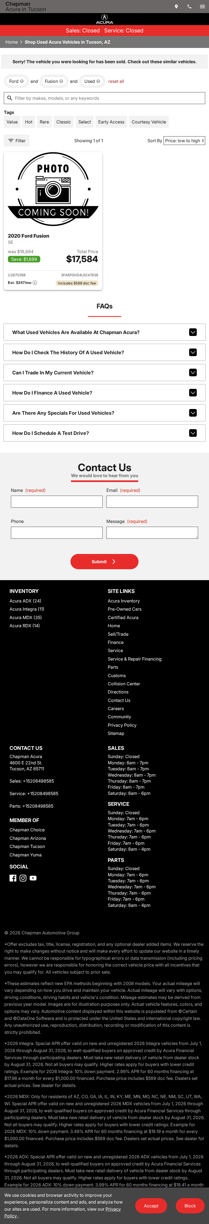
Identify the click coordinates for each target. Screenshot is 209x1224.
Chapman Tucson (27, 846)
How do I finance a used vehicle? (52, 393)
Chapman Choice (27, 829)
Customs (117, 675)
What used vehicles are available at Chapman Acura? (76, 332)
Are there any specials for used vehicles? (63, 413)
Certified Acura (123, 617)
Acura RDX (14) (25, 625)
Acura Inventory (124, 601)
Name (28, 490)
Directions (118, 692)
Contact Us (119, 700)
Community (119, 716)
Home (11, 42)
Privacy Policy (122, 725)
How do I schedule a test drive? (50, 433)
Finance (116, 642)
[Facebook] (12, 878)
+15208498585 (38, 781)
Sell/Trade (118, 634)
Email (123, 490)
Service (115, 650)
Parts (113, 667)
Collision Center (124, 683)
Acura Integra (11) (27, 609)
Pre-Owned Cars (125, 609)
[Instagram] (23, 878)
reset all (116, 81)
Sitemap (116, 733)
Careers (116, 708)
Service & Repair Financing (135, 659)
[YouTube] (33, 878)
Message (126, 521)
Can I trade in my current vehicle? (53, 372)
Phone (17, 521)
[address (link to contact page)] (176, 6)
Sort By (154, 140)
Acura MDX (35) (26, 617)
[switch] (202, 6)
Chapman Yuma (26, 855)
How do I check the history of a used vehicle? (68, 352)
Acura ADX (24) (25, 601)
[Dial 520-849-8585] (189, 6)
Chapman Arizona (28, 838)
